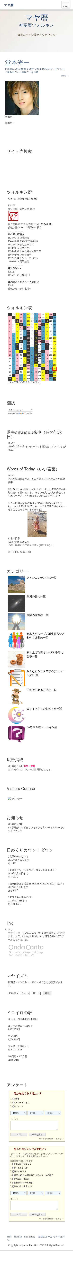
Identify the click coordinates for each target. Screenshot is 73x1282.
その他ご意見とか (23, 1186)
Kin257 (11, 205)
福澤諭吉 (24, 237)
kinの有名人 (20, 1171)
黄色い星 (24, 209)
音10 (32, 209)
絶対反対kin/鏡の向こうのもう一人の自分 (34, 1175)
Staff (9, 1236)
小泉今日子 (25, 254)
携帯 (17, 1099)
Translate (28, 413)
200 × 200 (34, 69)
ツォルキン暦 (21, 1167)
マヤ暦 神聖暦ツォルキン (52, 1138)
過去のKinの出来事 (24, 1182)
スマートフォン (22, 1102)
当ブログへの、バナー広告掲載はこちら (29, 769)
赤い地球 (12, 209)
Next (65, 75)
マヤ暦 (8, 5)
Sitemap (18, 1236)
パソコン (19, 1106)
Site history (29, 1236)
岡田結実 (24, 261)
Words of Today (22, 1179)
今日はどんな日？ (23, 1164)
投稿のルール (44, 1236)
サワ (10, 929)
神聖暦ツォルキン (36, 25)
